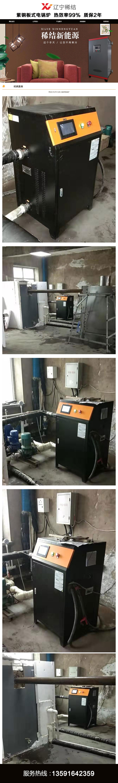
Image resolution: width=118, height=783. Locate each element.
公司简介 (35, 21)
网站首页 (12, 21)
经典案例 (82, 21)
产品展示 (59, 21)
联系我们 (106, 21)
